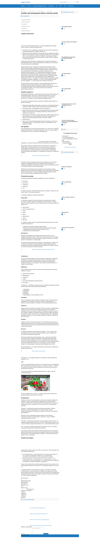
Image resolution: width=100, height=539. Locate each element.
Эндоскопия (51, 6)
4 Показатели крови (25, 26)
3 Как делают (24, 24)
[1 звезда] (21, 489)
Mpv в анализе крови (66, 88)
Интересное (71, 6)
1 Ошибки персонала (25, 19)
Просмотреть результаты (70, 147)
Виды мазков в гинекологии (68, 227)
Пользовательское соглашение (50, 535)
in (75, 538)
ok (65, 538)
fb (70, 538)
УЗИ (65, 6)
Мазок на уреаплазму (66, 181)
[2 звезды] (22, 489)
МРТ (61, 6)
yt (68, 538)
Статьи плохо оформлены (68, 137)
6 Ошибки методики (25, 30)
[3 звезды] (23, 489)
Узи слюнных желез (66, 73)
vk (78, 538)
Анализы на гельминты (67, 166)
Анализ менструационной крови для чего (39, 513)
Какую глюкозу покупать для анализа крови (39, 519)
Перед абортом (65, 212)
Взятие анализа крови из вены (38, 351)
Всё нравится (65, 136)
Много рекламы (66, 141)
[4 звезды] (24, 489)
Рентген (29, 6)
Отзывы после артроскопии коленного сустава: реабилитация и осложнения (70, 121)
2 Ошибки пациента (25, 21)
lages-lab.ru (25, 2)
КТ (56, 6)
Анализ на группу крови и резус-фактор (40, 155)
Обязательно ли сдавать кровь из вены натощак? (41, 525)
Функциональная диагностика (39, 6)
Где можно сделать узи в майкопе (69, 41)
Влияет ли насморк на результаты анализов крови (43, 249)
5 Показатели (24, 28)
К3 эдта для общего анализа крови (37, 507)
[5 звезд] (25, 489)
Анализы (23, 6)
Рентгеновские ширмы (67, 26)
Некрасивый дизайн (67, 143)
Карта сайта (60, 535)
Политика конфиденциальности (36, 535)
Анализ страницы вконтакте (68, 197)
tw (73, 538)
